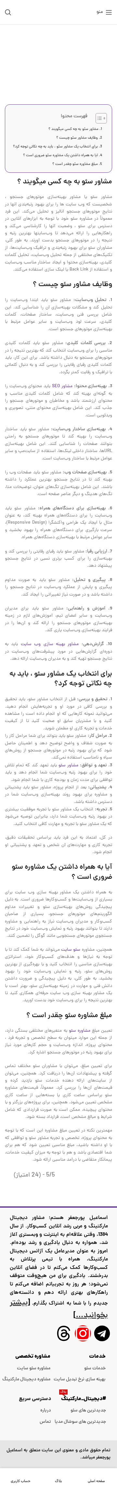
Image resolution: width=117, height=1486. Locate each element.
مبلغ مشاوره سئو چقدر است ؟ (75, 164)
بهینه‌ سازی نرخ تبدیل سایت (80, 1379)
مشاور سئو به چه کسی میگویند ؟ (73, 129)
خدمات (97, 1356)
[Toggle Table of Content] (98, 118)
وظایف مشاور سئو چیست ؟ (77, 138)
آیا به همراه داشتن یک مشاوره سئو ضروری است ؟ (60, 155)
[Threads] (64, 1333)
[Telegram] (102, 1333)
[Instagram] (83, 1333)
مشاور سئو (68, 765)
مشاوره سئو (79, 1030)
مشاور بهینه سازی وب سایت (50, 644)
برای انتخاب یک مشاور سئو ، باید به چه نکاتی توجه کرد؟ (55, 147)
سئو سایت (70, 949)
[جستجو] (8, 12)
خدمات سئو (95, 1368)
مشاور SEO (62, 386)
